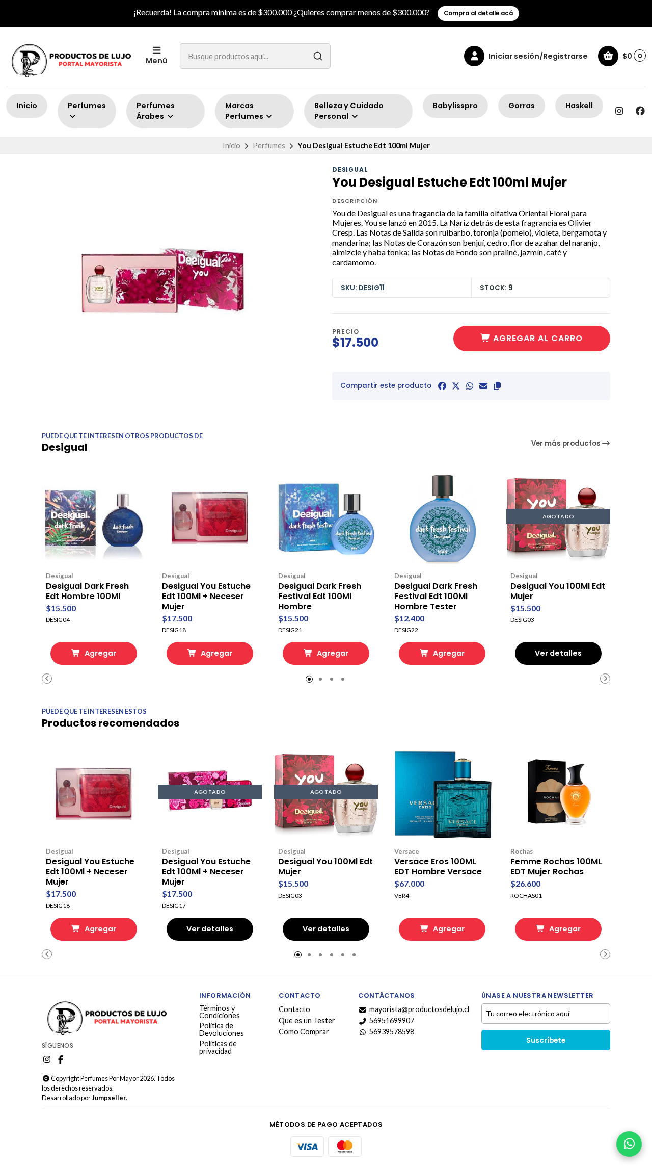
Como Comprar (304, 1031)
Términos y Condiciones (219, 1012)
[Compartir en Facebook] (442, 386)
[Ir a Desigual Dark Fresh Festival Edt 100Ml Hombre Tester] (442, 516)
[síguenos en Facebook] (640, 111)
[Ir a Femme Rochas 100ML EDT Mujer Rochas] (558, 792)
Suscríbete (545, 1040)
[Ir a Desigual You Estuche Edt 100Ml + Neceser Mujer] (210, 516)
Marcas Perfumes (245, 111)
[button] (497, 386)
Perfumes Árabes (156, 111)
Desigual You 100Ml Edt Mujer (557, 591)
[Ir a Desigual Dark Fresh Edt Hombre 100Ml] (94, 516)
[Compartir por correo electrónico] (483, 386)
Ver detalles (558, 653)
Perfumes (87, 105)
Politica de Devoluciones (221, 1029)
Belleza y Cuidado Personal (349, 111)
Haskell (579, 105)
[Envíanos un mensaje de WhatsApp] (629, 1144)
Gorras (521, 105)
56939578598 (391, 1031)
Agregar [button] (99, 653)
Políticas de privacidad (218, 1047)
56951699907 (391, 1020)
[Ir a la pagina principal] (69, 56)
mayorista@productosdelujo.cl (419, 1009)
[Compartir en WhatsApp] (470, 386)
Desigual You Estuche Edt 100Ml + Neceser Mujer (206, 596)
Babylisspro (455, 105)
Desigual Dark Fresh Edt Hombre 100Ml (87, 591)
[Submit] (318, 56)
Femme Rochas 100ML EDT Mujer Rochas (556, 867)
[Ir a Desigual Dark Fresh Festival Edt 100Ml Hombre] (326, 516)
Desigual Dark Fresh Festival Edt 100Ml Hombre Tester (435, 596)
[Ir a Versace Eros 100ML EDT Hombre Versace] (442, 792)
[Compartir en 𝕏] (456, 386)
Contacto (294, 1009)
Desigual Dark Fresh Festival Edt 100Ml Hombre (319, 596)
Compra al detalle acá (478, 13)
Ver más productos (566, 443)
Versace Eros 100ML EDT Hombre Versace (438, 867)
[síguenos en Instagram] (618, 111)
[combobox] (255, 56)
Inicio (26, 105)
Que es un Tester (307, 1020)
